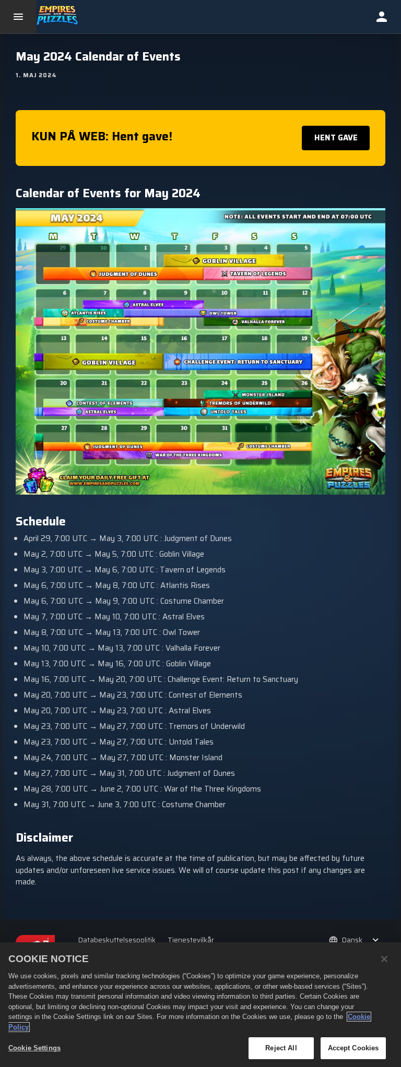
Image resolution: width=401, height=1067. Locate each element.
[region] (200, 1004)
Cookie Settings (34, 1048)
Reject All (281, 1048)
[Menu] (18, 16)
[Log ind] (382, 17)
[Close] (384, 959)
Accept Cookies (353, 1048)
